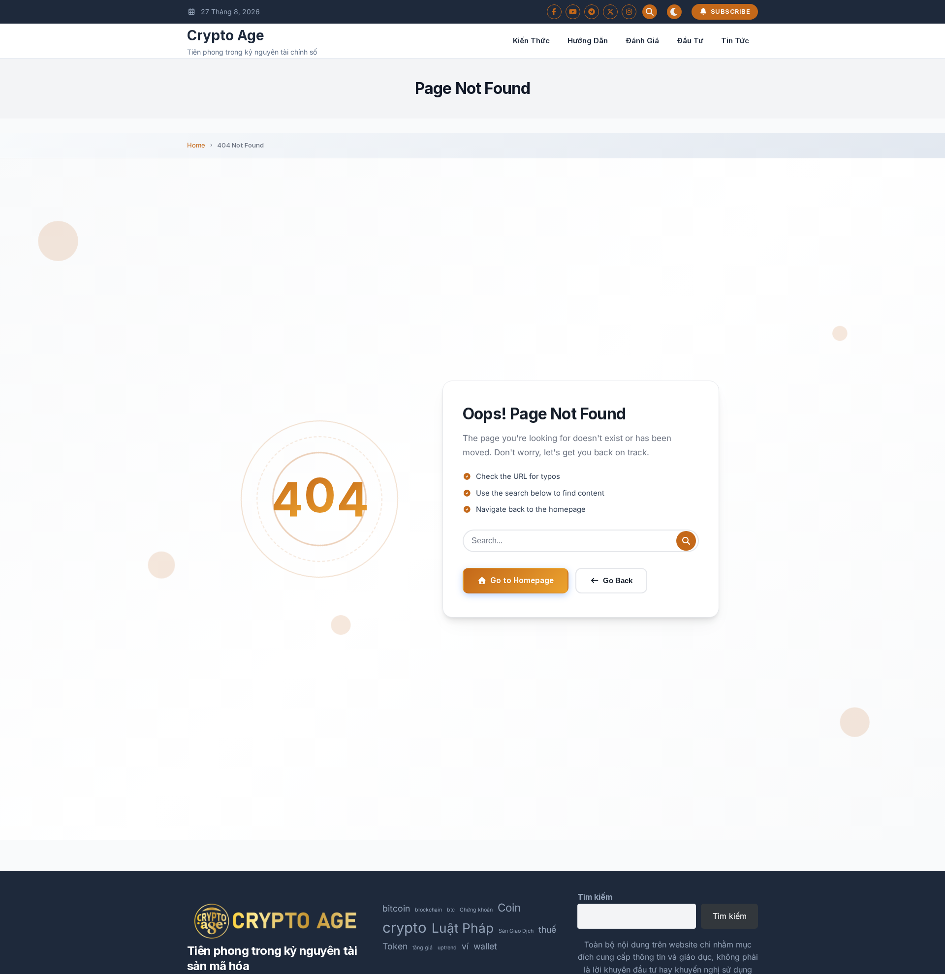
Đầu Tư (690, 40)
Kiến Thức (531, 40)
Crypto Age (225, 35)
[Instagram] (629, 11)
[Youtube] (573, 11)
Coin (509, 907)
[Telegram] (591, 11)
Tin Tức (735, 40)
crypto (404, 927)
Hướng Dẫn (587, 40)
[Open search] (649, 11)
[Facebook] (554, 11)
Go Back (617, 580)
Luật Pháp (463, 928)
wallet (485, 946)
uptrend (447, 947)
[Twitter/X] (610, 11)
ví (465, 946)
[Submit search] (686, 541)
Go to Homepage (522, 580)
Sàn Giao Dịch (516, 931)
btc (451, 910)
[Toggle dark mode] (674, 11)
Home (196, 145)
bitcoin (396, 908)
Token (395, 946)
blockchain (428, 910)
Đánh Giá (642, 40)
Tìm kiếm (594, 897)
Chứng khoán (476, 910)
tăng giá (422, 947)
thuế (547, 929)
